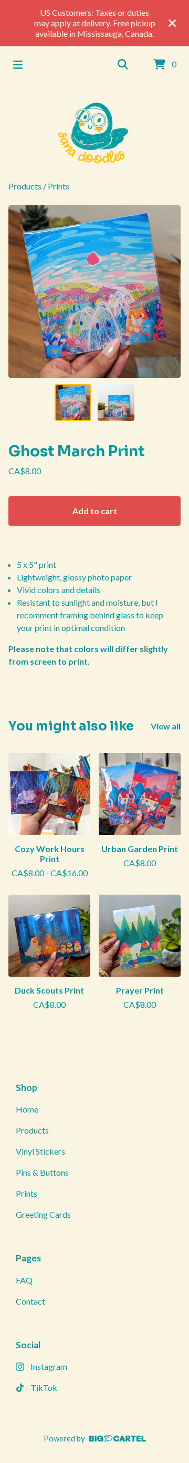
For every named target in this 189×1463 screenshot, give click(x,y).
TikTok (43, 1387)
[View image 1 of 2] (73, 402)
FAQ (24, 1280)
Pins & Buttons (42, 1172)
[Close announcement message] (172, 23)
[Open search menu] (122, 65)
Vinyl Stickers (40, 1151)
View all (166, 726)
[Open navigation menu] (17, 64)
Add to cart (94, 511)
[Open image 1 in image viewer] (94, 291)
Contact (30, 1301)
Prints (58, 186)
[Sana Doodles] (94, 131)
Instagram (48, 1366)
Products (24, 186)
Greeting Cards (43, 1214)
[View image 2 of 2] (116, 402)
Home (27, 1109)
